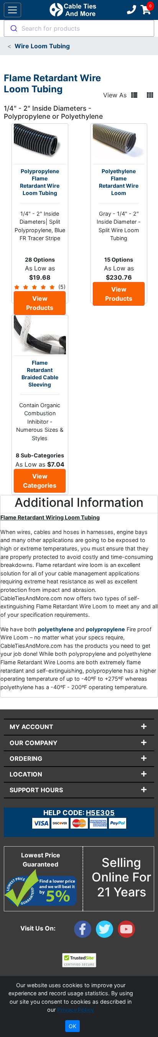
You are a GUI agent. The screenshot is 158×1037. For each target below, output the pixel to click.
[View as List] (134, 95)
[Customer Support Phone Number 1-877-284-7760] (131, 10)
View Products (39, 303)
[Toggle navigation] (12, 10)
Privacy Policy (75, 1009)
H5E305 (100, 813)
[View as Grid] (150, 95)
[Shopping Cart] (146, 10)
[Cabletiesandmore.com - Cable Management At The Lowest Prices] (73, 10)
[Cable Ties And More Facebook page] (85, 931)
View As (115, 95)
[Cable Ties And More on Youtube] (128, 931)
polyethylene (56, 629)
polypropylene (105, 629)
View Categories (39, 480)
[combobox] (79, 28)
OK (72, 1026)
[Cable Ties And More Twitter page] (107, 931)
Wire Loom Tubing (42, 46)
